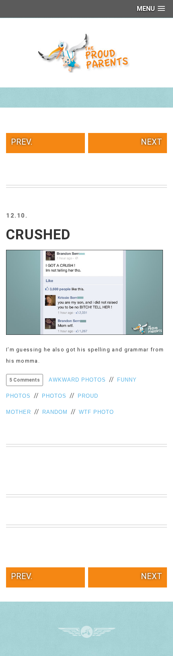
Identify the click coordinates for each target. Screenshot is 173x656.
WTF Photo (96, 412)
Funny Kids (86, 52)
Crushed (38, 234)
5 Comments (24, 380)
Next (151, 142)
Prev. (21, 142)
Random (55, 412)
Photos (54, 396)
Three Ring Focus (86, 632)
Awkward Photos (77, 380)
